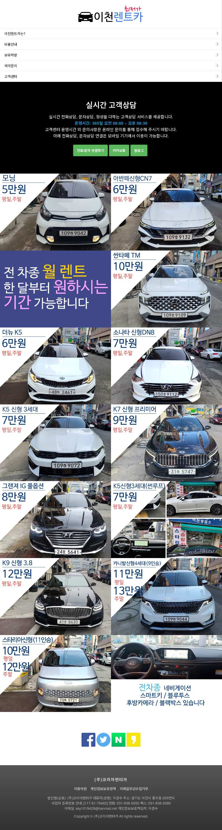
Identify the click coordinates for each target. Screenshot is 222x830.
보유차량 (10, 54)
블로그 (139, 150)
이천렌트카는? (14, 33)
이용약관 (80, 788)
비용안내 (10, 44)
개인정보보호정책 (103, 788)
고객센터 (10, 76)
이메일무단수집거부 (134, 788)
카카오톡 (119, 150)
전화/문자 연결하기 (90, 150)
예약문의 (10, 65)
